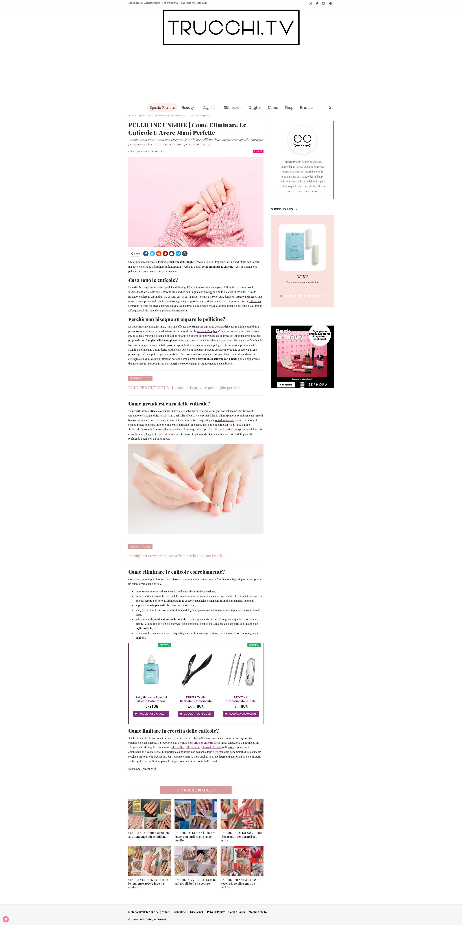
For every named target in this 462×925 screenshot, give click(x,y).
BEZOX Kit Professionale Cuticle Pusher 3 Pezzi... (241, 699)
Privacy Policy (216, 912)
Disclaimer (196, 912)
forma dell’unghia (207, 331)
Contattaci (180, 912)
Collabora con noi (194, 3)
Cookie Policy (236, 912)
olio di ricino (193, 747)
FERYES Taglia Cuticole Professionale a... (196, 699)
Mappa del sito (258, 912)
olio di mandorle (224, 420)
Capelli (209, 108)
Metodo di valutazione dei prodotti (153, 3)
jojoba (230, 747)
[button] (281, 296)
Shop (289, 108)
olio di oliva (177, 747)
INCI (166, 438)
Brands (306, 108)
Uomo (273, 108)
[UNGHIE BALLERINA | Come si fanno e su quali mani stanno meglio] (196, 814)
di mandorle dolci (212, 747)
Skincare (231, 108)
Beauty (188, 108)
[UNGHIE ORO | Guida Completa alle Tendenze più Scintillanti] (149, 814)
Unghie (255, 108)
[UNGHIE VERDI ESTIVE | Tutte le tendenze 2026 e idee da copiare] (149, 861)
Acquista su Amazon (153, 713)
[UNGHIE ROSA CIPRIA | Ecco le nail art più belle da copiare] (196, 861)
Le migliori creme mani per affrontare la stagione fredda (175, 556)
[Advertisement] (231, 74)
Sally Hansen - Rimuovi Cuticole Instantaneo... (151, 699)
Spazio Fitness (162, 108)
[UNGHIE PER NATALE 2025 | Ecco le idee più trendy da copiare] (242, 861)
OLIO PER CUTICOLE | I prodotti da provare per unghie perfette (184, 387)
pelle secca (255, 301)
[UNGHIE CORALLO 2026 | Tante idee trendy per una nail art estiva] (242, 814)
